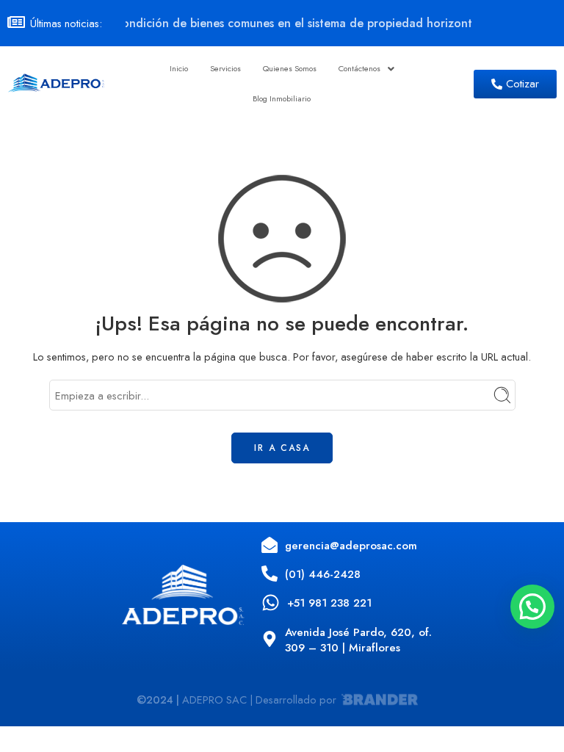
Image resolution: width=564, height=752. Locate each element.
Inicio (179, 68)
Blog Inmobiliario (282, 98)
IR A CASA (282, 448)
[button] (366, 69)
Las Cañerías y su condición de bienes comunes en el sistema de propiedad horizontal (245, 23)
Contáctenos (359, 68)
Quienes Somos (290, 68)
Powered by (553, 697)
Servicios (225, 68)
